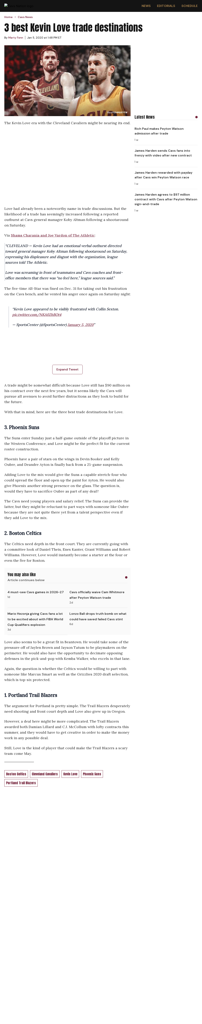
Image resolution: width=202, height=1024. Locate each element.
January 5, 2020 (80, 324)
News (146, 6)
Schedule (189, 6)
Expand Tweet (67, 369)
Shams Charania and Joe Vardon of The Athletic (53, 235)
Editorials (166, 6)
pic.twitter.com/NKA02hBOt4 (36, 314)
